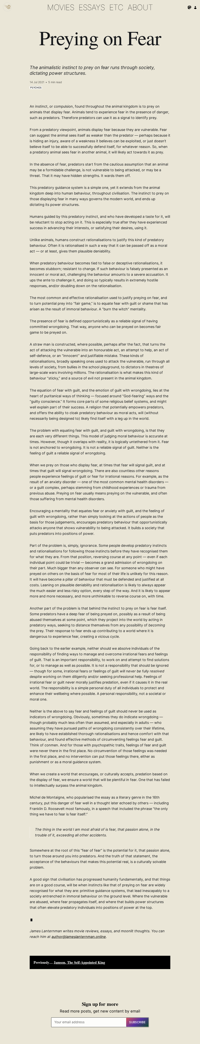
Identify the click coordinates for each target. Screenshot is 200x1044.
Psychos (35, 87)
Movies (60, 7)
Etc (116, 7)
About (140, 7)
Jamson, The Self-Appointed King (79, 962)
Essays (92, 7)
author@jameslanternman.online (79, 937)
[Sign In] (195, 7)
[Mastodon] (189, 7)
